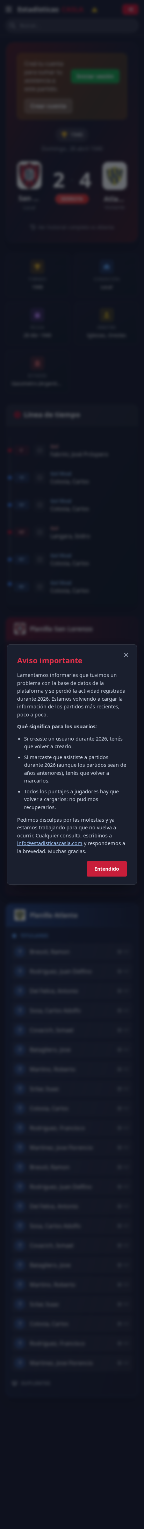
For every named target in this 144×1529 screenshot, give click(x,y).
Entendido (106, 868)
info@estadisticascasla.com (49, 842)
